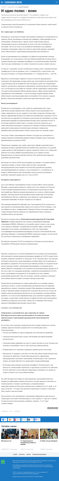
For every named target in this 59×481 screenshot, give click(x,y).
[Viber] (55, 408)
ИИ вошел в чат (6, 441)
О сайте (15, 454)
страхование (4, 411)
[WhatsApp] (57, 408)
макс (38, 419)
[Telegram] (53, 408)
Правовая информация (39, 454)
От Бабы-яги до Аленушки (48, 441)
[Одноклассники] (50, 408)
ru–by (32, 419)
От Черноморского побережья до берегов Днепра (28, 442)
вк (5, 419)
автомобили (17, 411)
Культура (42, 449)
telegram (25, 419)
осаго (10, 411)
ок (12, 419)
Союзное (23, 449)
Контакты (22, 454)
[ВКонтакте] (48, 408)
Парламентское (5, 449)
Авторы (28, 454)
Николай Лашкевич (24, 7)
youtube (18, 419)
